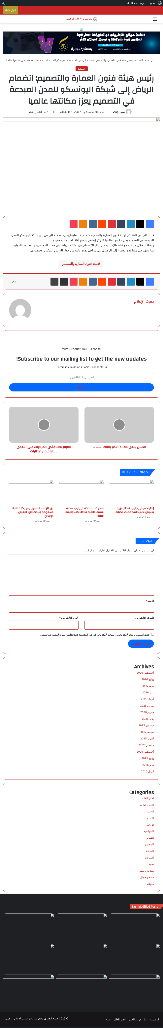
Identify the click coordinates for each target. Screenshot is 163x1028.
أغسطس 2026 (145, 672)
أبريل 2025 (147, 771)
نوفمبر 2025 (147, 731)
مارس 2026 (147, 705)
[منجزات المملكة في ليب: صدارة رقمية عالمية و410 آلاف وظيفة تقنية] (81, 492)
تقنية (151, 864)
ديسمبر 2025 (146, 725)
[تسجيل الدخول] (15, 20)
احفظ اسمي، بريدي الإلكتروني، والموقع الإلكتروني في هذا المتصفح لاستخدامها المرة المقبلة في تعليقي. (95, 634)
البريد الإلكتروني (69, 617)
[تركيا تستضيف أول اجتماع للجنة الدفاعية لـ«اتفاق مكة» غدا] (134, 989)
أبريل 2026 (147, 699)
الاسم (150, 600)
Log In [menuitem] (151, 3)
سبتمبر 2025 (146, 745)
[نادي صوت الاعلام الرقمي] (81, 19)
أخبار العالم (148, 798)
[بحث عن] (8, 20)
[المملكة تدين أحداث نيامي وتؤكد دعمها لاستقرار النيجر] (134, 927)
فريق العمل (134, 1019)
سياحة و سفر (146, 870)
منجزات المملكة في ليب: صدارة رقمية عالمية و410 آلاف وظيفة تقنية (84, 512)
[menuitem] (159, 3)
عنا (145, 1019)
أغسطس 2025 (145, 751)
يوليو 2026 (148, 679)
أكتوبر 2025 (147, 738)
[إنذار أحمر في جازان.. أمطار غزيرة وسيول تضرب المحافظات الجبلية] (132, 492)
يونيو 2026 (148, 685)
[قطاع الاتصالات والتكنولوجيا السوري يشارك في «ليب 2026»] (134, 958)
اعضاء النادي (147, 804)
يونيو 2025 (148, 758)
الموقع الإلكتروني (144, 617)
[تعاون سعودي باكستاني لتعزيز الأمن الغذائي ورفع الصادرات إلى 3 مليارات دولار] (28, 989)
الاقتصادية (148, 811)
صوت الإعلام (119, 111)
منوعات (150, 883)
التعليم (150, 818)
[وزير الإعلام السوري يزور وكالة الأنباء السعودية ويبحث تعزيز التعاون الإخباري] (31, 492)
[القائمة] (155, 20)
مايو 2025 (148, 764)
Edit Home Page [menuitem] (135, 3)
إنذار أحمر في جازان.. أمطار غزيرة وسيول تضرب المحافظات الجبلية (134, 510)
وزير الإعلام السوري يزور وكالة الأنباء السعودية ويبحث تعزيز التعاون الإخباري (32, 512)
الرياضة (150, 824)
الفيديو (150, 837)
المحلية (139, 60)
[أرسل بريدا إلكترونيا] (111, 111)
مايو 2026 (148, 692)
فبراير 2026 (147, 712)
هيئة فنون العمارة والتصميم (80, 264)
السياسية (149, 831)
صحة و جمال (147, 877)
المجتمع (149, 844)
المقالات (149, 857)
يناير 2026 (148, 718)
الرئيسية (150, 60)
